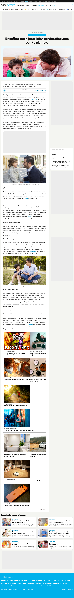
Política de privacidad (13, 589)
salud (34, 585)
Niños (24, 583)
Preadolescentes (47, 583)
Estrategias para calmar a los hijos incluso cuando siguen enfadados (59, 532)
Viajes (55, 1)
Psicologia (34, 5)
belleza (12, 585)
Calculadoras (46, 580)
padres (20, 585)
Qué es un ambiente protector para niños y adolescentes (22, 521)
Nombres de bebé (37, 580)
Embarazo (4, 583)
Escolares (38, 583)
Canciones (60, 580)
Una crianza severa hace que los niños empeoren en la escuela (60, 521)
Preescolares (30, 583)
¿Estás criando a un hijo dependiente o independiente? (60, 543)
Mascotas (35, 1)
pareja (25, 585)
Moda (14, 1)
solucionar (33, 251)
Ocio (47, 5)
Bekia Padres (34, 32)
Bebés (19, 583)
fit (47, 585)
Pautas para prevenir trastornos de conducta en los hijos (22, 532)
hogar (44, 585)
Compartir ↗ (43, 90)
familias (29, 216)
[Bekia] (3, 1)
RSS (32, 589)
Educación (41, 5)
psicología (39, 585)
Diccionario (67, 580)
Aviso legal (4, 589)
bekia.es (3, 585)
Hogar (49, 1)
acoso (26, 198)
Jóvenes (65, 583)
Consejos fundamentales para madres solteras (23, 543)
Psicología (44, 1)
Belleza (18, 1)
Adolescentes (57, 583)
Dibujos (54, 580)
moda (7, 585)
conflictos (34, 99)
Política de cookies (25, 589)
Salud (40, 1)
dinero (31, 324)
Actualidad (9, 1)
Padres (26, 1)
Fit (52, 1)
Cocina (22, 1)
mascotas (29, 585)
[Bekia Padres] (8, 5)
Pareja (30, 1)
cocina (16, 585)
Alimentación (20, 5)
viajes (50, 585)
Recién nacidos (12, 583)
